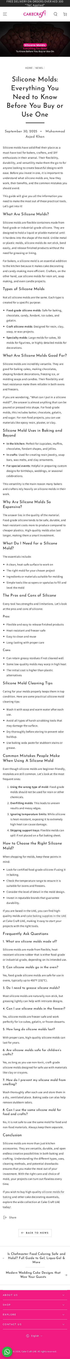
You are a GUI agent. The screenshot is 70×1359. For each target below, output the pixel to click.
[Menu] (5, 14)
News (39, 68)
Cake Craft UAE (29, 1351)
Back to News (37, 1233)
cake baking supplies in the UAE (46, 916)
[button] (55, 14)
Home (29, 68)
